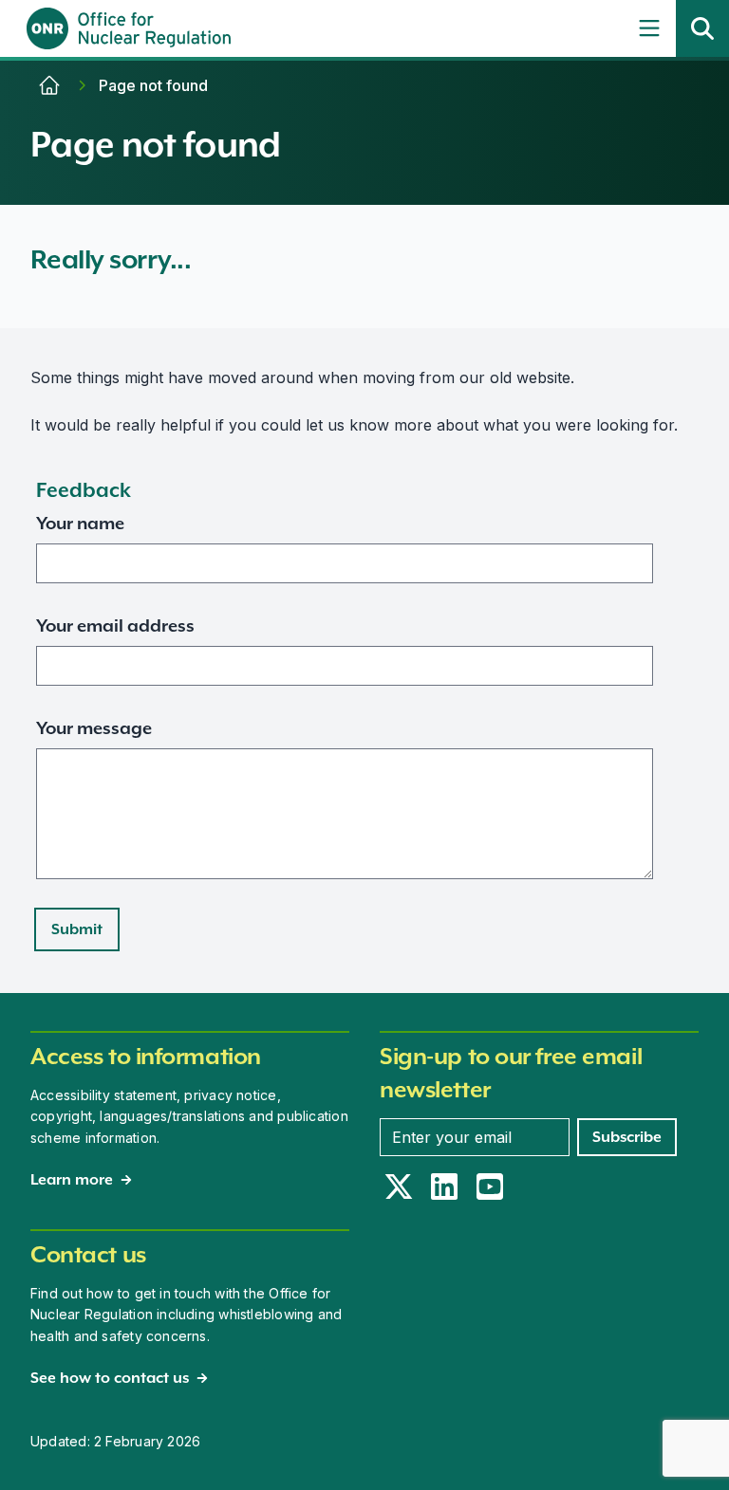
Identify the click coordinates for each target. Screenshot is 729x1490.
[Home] (49, 85)
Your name (80, 523)
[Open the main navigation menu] (649, 28)
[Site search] (702, 28)
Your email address (115, 625)
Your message (94, 728)
